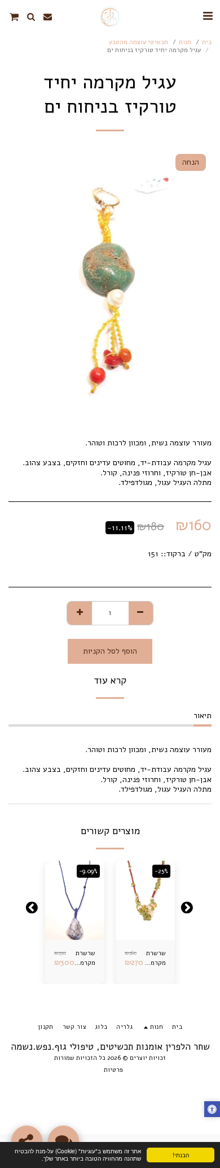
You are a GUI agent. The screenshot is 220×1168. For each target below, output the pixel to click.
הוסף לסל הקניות (144, 927)
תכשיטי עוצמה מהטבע (138, 42)
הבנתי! (181, 1154)
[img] (145, 900)
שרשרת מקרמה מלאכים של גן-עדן (84, 958)
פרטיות (113, 1070)
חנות (185, 42)
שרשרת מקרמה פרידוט (156, 958)
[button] (207, 16)
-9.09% (88, 871)
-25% (161, 871)
